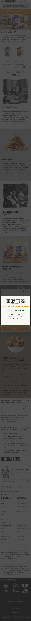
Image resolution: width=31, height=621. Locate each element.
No (19, 317)
